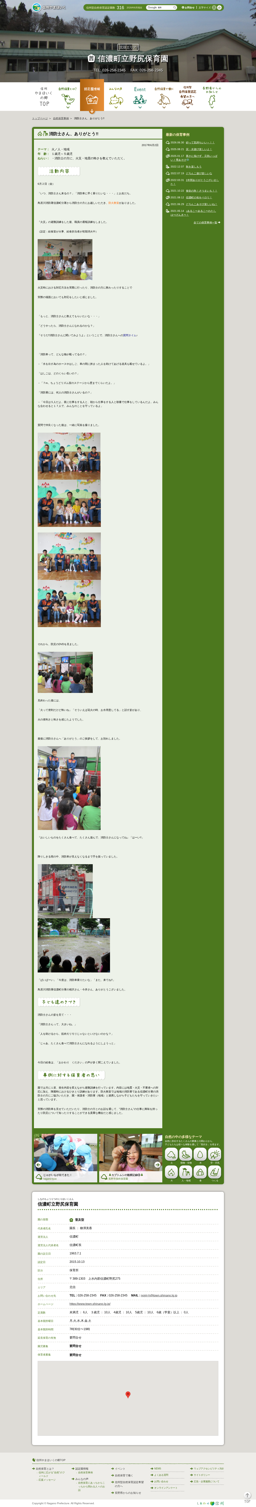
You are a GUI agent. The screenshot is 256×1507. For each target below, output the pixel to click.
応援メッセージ (47, 1479)
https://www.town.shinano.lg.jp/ (90, 1303)
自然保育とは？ (45, 1468)
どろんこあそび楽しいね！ (201, 204)
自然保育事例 (61, 118)
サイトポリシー (202, 1475)
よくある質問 (161, 1475)
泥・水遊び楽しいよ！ (199, 149)
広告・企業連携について (206, 1481)
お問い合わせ (161, 1481)
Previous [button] (39, 1165)
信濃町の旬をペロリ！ (199, 197)
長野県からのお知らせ (128, 1492)
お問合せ (190, 7)
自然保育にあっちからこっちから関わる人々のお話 (91, 1486)
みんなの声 (81, 1478)
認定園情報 (81, 1468)
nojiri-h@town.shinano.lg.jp (159, 1295)
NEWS (157, 1468)
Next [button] (158, 1165)
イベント (120, 1468)
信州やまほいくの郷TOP (50, 1460)
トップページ (40, 118)
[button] (249, 1499)
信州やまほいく (49, 8)
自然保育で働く (124, 1475)
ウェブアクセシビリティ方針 (209, 1468)
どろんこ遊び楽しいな (199, 173)
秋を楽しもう (194, 166)
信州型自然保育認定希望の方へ (129, 1484)
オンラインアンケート (165, 1487)
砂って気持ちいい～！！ (200, 142)
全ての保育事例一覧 (205, 222)
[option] (65, 1158)
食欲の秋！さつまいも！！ (201, 190)
